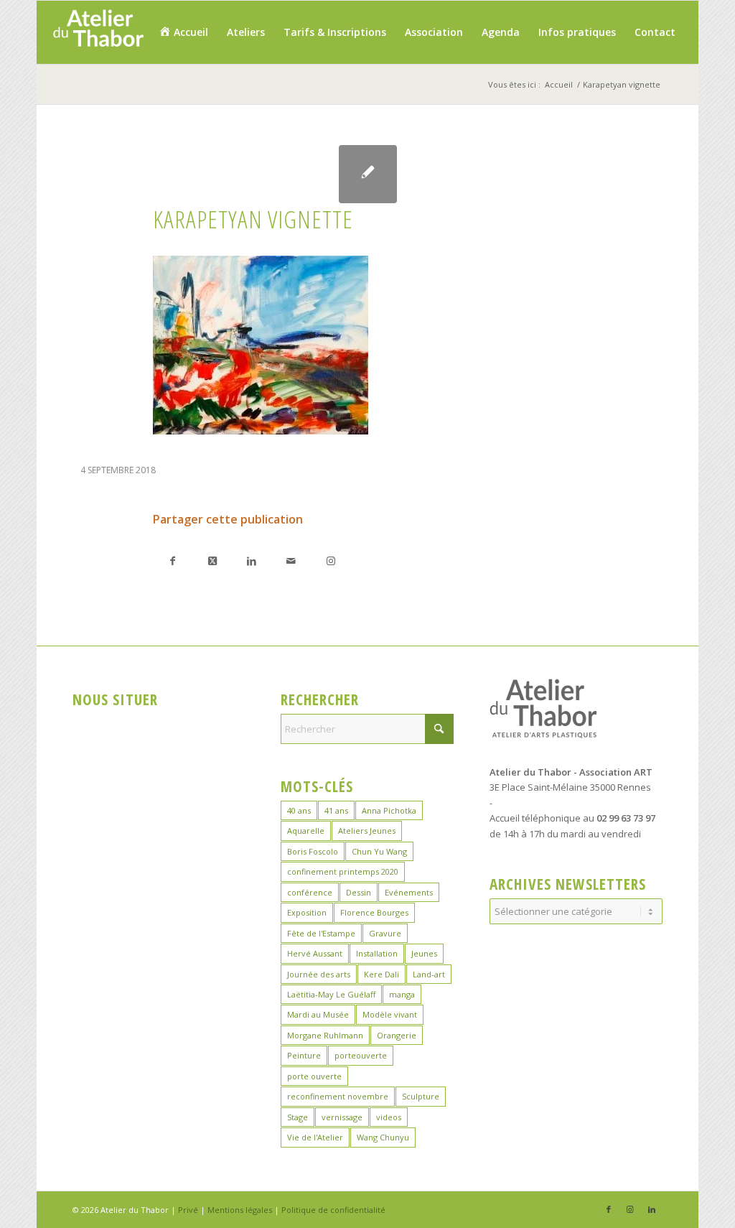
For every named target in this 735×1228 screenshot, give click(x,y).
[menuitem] (183, 32)
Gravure (385, 933)
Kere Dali (381, 974)
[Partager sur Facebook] (172, 560)
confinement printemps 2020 (342, 871)
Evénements (409, 892)
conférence (309, 892)
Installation (377, 953)
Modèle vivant (389, 1014)
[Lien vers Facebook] (608, 1209)
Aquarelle (305, 830)
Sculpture (420, 1096)
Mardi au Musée (318, 1014)
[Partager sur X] (212, 560)
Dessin (358, 892)
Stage (297, 1117)
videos (388, 1117)
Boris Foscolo (312, 851)
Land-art (429, 974)
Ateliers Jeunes (366, 830)
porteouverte (360, 1055)
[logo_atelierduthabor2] (98, 32)
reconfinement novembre (337, 1096)
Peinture (304, 1055)
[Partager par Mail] (291, 560)
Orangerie (396, 1035)
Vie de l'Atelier (315, 1137)
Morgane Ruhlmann (325, 1035)
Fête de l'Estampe (321, 933)
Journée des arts (318, 974)
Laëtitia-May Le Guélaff (331, 994)
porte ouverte (314, 1076)
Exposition (307, 912)
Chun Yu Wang (379, 851)
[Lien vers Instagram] (330, 560)
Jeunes (424, 953)
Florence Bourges (374, 912)
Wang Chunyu (383, 1137)
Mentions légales (239, 1209)
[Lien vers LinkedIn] (652, 1209)
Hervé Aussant (314, 953)
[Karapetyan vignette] (368, 174)
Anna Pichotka (389, 810)
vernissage (342, 1117)
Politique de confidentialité (333, 1209)
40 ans (299, 810)
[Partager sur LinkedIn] (251, 560)
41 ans (336, 810)
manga (402, 994)
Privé (188, 1209)
